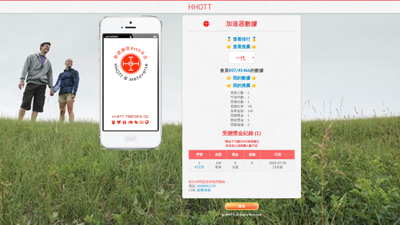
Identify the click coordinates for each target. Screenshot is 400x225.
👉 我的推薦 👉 (241, 85)
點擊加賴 (204, 190)
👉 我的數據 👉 (241, 78)
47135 (199, 167)
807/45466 (239, 70)
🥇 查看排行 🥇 (241, 39)
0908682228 (206, 186)
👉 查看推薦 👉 (241, 46)
